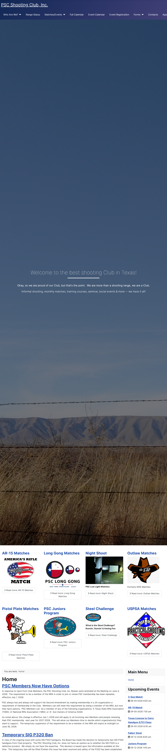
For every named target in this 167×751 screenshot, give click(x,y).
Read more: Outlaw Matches (145, 593)
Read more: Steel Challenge (103, 635)
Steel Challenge (100, 609)
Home (131, 679)
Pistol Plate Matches (20, 609)
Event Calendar (96, 14)
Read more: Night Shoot (101, 593)
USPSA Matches (141, 609)
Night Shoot (96, 553)
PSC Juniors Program (54, 611)
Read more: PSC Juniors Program (63, 644)
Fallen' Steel (135, 733)
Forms (137, 14)
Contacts (153, 14)
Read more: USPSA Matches (145, 653)
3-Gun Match (135, 697)
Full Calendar (77, 14)
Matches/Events (53, 14)
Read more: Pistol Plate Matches (21, 656)
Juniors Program (137, 743)
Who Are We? (10, 14)
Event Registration (119, 14)
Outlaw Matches (142, 553)
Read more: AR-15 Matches (19, 590)
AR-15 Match (135, 707)
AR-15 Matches (15, 553)
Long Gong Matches (62, 553)
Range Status (33, 14)
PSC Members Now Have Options (35, 685)
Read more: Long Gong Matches (63, 595)
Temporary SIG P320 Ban (27, 734)
